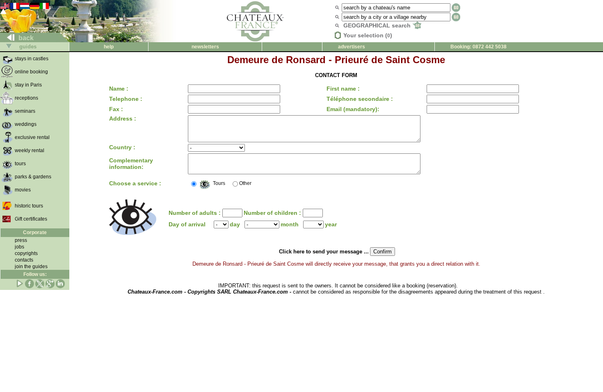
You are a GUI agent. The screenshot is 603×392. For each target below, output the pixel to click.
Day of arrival (187, 224)
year (331, 224)
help (109, 47)
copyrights (26, 253)
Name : (118, 88)
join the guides (31, 266)
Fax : (116, 109)
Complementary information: (131, 163)
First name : (343, 88)
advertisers (351, 47)
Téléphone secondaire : (360, 99)
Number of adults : (195, 213)
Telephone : (125, 99)
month (290, 224)
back (25, 37)
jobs (19, 247)
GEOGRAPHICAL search (377, 25)
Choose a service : (135, 183)
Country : (122, 147)
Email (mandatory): (353, 109)
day (235, 224)
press (21, 240)
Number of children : (273, 213)
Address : (122, 118)
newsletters (205, 47)
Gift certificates (31, 219)
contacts (24, 260)
